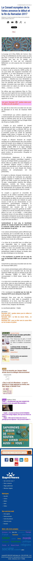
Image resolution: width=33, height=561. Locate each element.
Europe (28, 532)
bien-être (14, 532)
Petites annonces (7, 516)
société (8, 548)
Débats (5, 501)
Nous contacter (7, 483)
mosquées (5, 542)
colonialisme (21, 532)
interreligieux (26, 535)
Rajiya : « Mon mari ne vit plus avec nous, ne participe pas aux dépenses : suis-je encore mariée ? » (16, 418)
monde (27, 538)
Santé (4, 503)
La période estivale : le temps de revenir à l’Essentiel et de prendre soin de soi (20, 348)
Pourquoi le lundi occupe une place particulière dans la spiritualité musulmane (16, 336)
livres (19, 538)
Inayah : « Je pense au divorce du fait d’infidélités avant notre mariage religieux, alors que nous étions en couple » (16, 414)
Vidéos (5, 506)
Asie (10, 532)
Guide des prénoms (8, 518)
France (5, 534)
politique (27, 541)
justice (14, 538)
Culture (5, 498)
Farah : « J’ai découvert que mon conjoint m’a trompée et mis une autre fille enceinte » (15, 402)
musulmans (16, 541)
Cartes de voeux (7, 521)
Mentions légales (8, 488)
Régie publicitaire (8, 486)
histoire (15, 535)
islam (6, 538)
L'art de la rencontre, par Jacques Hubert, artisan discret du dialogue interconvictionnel (15, 371)
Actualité (5, 496)
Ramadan (5, 523)
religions (26, 544)
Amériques (5, 532)
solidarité (17, 550)
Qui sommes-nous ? (8, 481)
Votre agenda (6, 514)
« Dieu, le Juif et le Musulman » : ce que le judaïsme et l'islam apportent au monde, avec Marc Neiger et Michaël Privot (15, 384)
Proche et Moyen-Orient (10, 545)
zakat (22, 550)
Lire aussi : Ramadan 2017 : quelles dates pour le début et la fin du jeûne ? (16, 103)
